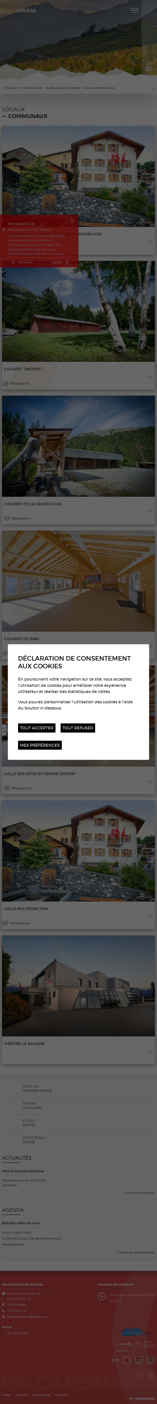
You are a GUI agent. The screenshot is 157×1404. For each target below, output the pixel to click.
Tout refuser (78, 727)
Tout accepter (36, 727)
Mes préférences (40, 744)
